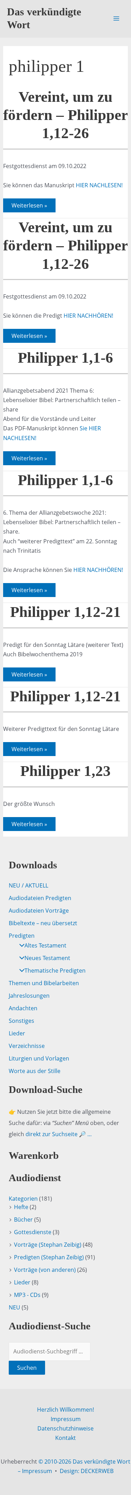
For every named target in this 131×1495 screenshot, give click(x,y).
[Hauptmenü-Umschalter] (116, 18)
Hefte (21, 1207)
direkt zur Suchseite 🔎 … (59, 1134)
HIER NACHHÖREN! (88, 315)
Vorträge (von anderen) (45, 1270)
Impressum (66, 1419)
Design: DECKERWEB (87, 1471)
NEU (14, 1307)
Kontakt (65, 1438)
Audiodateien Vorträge (39, 910)
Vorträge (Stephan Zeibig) (47, 1244)
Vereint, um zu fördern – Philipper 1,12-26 (65, 115)
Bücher (23, 1219)
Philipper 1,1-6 (65, 357)
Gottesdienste (32, 1232)
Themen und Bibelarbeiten (44, 983)
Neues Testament (47, 958)
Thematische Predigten (55, 970)
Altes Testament (45, 945)
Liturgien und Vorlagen (39, 1058)
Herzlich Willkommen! (65, 1409)
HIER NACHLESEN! (99, 185)
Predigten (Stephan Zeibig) (49, 1257)
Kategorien (23, 1198)
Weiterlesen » (29, 206)
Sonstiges (21, 1021)
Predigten (22, 935)
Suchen (27, 1368)
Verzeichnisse (27, 1046)
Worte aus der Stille (34, 1071)
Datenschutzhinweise (65, 1428)
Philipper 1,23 (65, 771)
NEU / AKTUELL (28, 885)
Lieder (17, 1033)
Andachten (23, 1008)
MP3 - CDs (27, 1295)
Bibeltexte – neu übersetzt (43, 923)
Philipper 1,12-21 (65, 612)
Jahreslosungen (29, 995)
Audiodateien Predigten (40, 898)
